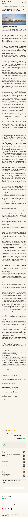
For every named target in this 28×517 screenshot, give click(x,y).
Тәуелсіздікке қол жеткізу (18, 5)
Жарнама (15, 504)
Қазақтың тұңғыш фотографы (6, 461)
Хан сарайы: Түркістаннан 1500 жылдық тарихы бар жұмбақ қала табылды (11, 455)
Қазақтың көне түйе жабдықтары (6, 471)
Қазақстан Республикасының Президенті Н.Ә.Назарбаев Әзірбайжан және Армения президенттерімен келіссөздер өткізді (14, 445)
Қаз (20, 2)
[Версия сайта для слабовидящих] (23, 2)
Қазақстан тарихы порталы (10, 5)
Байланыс (15, 501)
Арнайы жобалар (4, 504)
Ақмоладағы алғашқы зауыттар (6, 474)
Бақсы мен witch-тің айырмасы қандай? (7, 464)
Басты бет (4, 5)
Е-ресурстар (3, 501)
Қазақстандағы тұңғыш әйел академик (7, 451)
